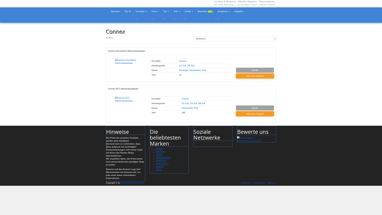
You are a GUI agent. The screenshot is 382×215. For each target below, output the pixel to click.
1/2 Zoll (182, 65)
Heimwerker (195, 70)
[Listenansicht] (123, 38)
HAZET (159, 155)
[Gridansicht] (117, 38)
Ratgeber (238, 11)
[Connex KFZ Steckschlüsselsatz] (127, 108)
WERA (159, 170)
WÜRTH (160, 167)
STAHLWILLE (162, 164)
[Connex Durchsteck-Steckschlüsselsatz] (127, 69)
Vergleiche (223, 11)
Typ (165, 11)
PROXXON (161, 161)
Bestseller (205, 11)
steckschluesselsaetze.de (133, 183)
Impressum (246, 183)
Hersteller (140, 11)
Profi (204, 70)
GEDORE (160, 152)
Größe (188, 11)
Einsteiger (183, 70)
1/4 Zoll (193, 103)
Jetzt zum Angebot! (255, 76)
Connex (182, 61)
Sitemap (271, 183)
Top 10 (127, 11)
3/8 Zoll (190, 65)
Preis (154, 11)
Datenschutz (259, 183)
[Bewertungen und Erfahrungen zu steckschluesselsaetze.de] (256, 139)
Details (255, 70)
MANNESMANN (163, 158)
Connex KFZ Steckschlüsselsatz (123, 88)
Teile (176, 11)
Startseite (115, 11)
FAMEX (159, 149)
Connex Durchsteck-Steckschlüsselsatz (126, 51)
